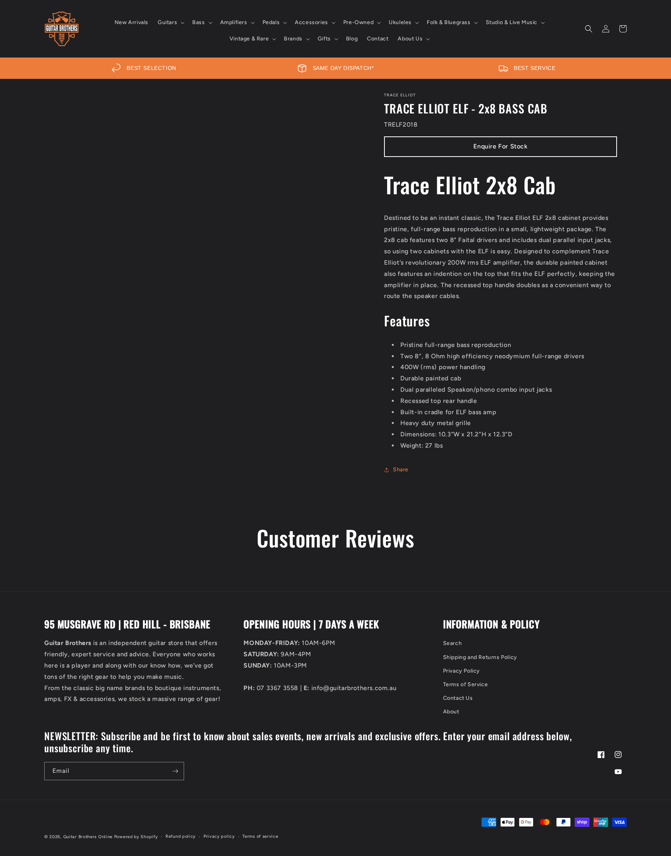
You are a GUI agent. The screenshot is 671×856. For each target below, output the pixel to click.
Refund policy (180, 836)
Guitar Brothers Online (88, 836)
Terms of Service (465, 684)
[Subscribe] (175, 771)
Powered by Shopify (136, 836)
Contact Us (458, 698)
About (451, 711)
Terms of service (260, 836)
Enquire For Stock (500, 146)
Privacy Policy (461, 671)
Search (452, 643)
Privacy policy (219, 836)
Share (401, 469)
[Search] (588, 28)
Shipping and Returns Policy (480, 657)
